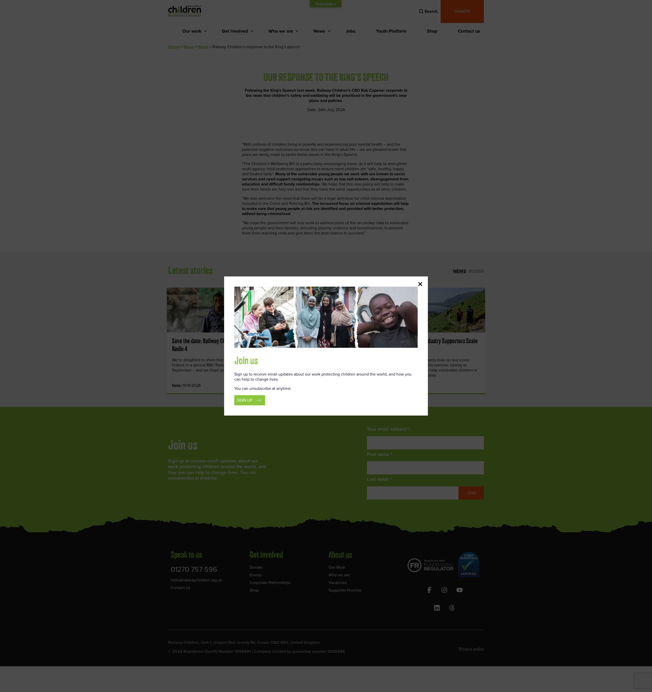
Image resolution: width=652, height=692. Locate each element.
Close (420, 284)
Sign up (244, 400)
